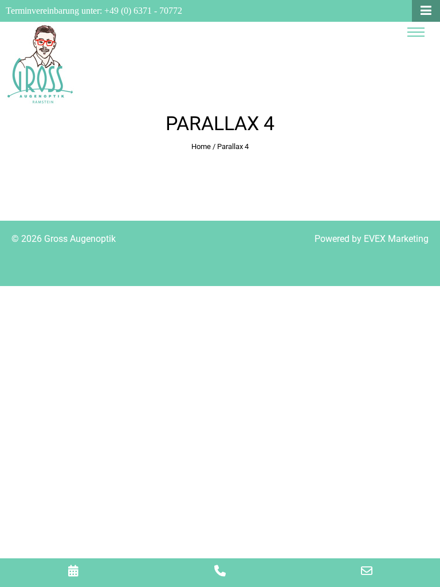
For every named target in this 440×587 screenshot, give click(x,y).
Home (201, 146)
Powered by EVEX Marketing (372, 238)
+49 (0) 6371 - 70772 (143, 10)
